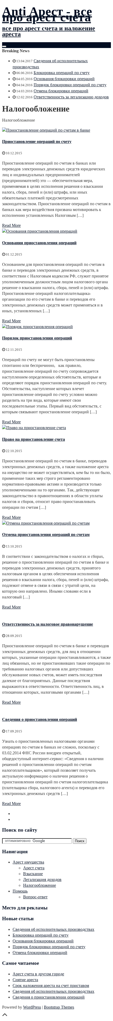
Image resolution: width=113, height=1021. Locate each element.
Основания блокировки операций (64, 78)
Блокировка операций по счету (62, 72)
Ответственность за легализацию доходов (71, 97)
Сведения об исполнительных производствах (53, 929)
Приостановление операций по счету (36, 141)
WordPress (32, 1007)
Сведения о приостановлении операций (39, 719)
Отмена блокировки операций (61, 91)
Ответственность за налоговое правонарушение (47, 624)
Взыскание (33, 873)
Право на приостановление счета (33, 439)
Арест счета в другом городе (38, 974)
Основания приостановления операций (39, 243)
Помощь (20, 891)
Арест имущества (28, 862)
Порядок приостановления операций (37, 338)
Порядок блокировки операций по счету (70, 85)
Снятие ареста (25, 979)
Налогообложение (39, 885)
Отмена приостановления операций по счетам (46, 534)
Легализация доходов (42, 879)
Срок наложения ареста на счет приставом (51, 985)
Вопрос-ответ (35, 897)
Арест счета (33, 868)
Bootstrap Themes (59, 1007)
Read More (11, 225)
